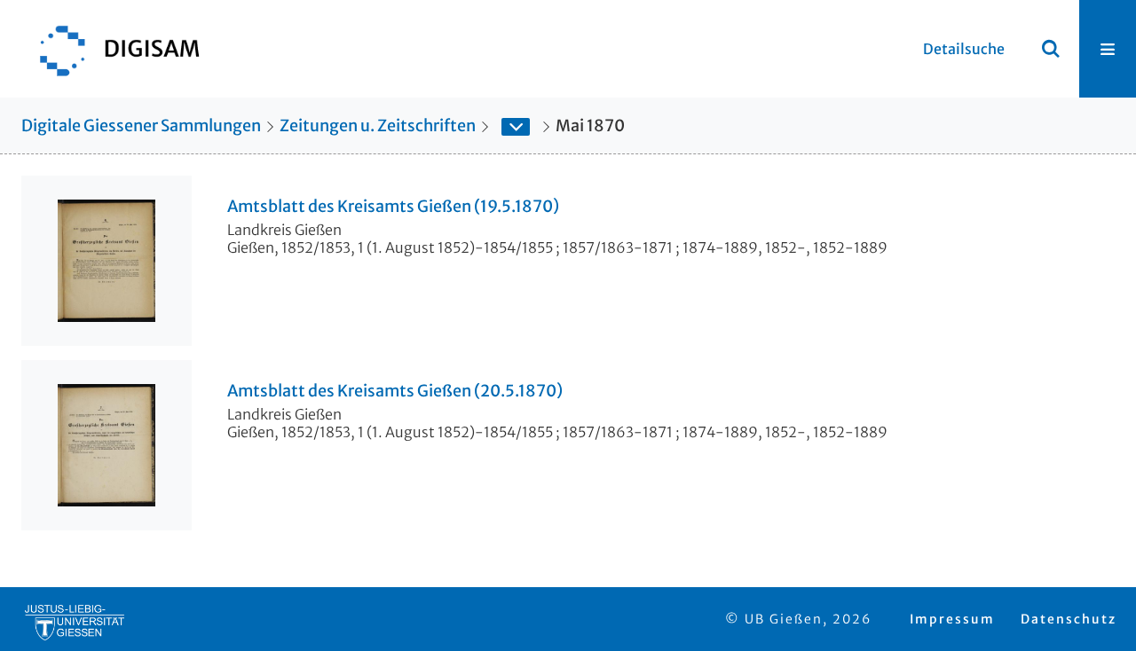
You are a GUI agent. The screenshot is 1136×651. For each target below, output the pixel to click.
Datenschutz (1068, 619)
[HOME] (111, 49)
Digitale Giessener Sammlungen (141, 125)
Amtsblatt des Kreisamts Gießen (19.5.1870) (393, 206)
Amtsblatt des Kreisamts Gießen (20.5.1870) (395, 391)
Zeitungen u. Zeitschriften (378, 125)
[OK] (1050, 49)
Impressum (952, 619)
